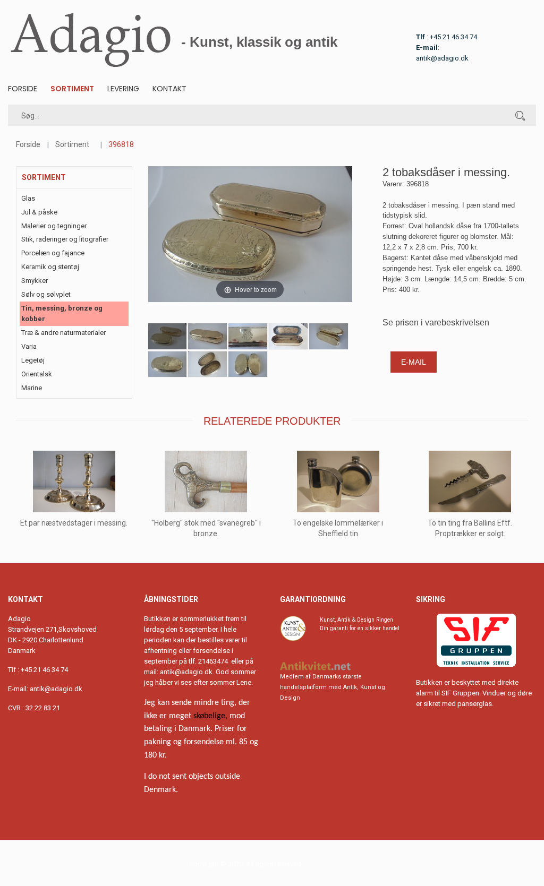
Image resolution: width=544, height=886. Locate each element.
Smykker (34, 281)
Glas (28, 198)
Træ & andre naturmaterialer (63, 333)
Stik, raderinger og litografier (64, 239)
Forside (22, 88)
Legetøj (33, 360)
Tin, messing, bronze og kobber (62, 313)
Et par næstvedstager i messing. (74, 523)
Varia (29, 346)
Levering (123, 88)
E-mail (413, 362)
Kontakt (169, 88)
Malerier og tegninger (54, 226)
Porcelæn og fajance (52, 253)
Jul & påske (39, 212)
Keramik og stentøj (50, 267)
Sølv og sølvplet (46, 294)
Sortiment (72, 88)
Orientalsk (36, 374)
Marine (31, 388)
